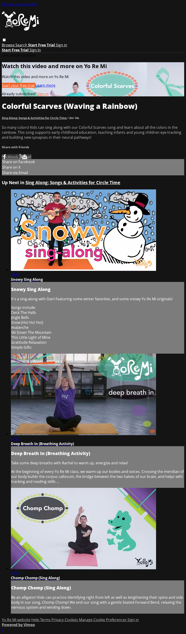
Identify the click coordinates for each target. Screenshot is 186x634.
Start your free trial (18, 85)
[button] (4, 39)
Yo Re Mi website (16, 619)
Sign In (35, 50)
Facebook (10, 156)
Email (26, 156)
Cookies (72, 619)
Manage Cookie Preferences (103, 619)
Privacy (58, 619)
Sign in (61, 45)
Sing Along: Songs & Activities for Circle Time (34, 118)
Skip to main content (19, 4)
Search (21, 45)
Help (35, 619)
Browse (8, 45)
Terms (45, 619)
